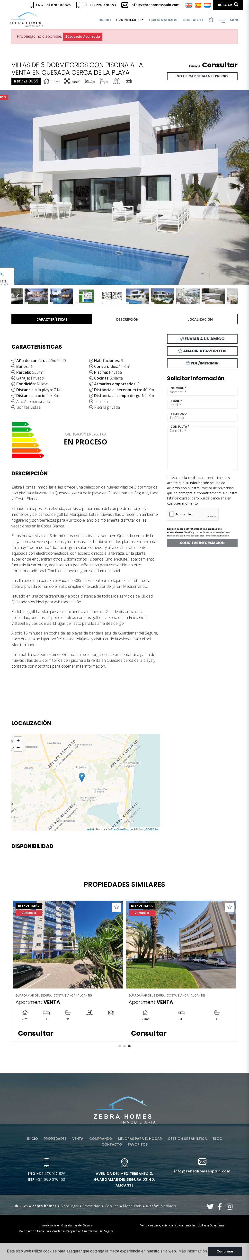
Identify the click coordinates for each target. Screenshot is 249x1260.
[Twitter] (210, 1208)
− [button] (18, 747)
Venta (77, 1138)
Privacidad (91, 1206)
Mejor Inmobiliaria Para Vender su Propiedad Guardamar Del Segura (66, 1231)
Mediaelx (168, 1206)
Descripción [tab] (127, 319)
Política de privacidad (217, 488)
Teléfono (179, 414)
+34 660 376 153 (46, 1179)
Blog (217, 1138)
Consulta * (180, 427)
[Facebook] (220, 1208)
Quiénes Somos (163, 20)
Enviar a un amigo (204, 339)
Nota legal (69, 1206)
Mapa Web (132, 1206)
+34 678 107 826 (46, 1173)
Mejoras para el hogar (140, 1138)
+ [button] (18, 740)
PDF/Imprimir (204, 363)
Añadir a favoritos (204, 351)
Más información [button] (192, 1251)
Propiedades (55, 1138)
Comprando (100, 1138)
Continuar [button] (225, 1251)
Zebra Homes (26, 19)
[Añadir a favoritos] (116, 907)
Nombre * (178, 388)
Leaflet (90, 829)
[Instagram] (229, 1208)
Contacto (193, 20)
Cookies (112, 1206)
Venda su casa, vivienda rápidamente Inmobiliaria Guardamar (183, 1225)
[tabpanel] (68, 971)
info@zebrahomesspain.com (154, 4)
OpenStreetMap (119, 829)
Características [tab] (51, 319)
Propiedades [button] (128, 20)
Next (243, 187)
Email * (176, 401)
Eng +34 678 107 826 (53, 4)
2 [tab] (124, 1046)
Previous (6, 187)
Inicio (105, 20)
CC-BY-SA (151, 829)
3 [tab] (129, 1046)
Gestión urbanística (187, 1138)
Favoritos (138, 1144)
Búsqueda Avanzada (82, 36)
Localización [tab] (200, 319)
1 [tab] (119, 1046)
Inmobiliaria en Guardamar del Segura (66, 1225)
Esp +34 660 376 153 (98, 4)
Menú (234, 20)
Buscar (225, 4)
